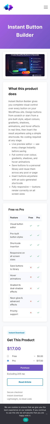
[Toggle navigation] (46, 7)
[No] (46, 413)
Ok (25, 420)
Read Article (25, 382)
